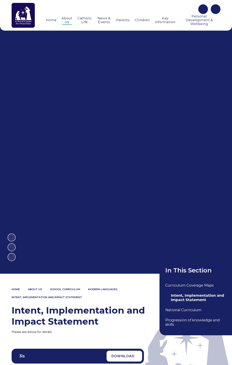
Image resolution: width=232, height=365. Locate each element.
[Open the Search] (215, 9)
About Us (35, 289)
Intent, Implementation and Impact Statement (47, 297)
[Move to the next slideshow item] (12, 237)
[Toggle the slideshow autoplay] (12, 257)
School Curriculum (65, 289)
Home (16, 289)
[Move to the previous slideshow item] (12, 247)
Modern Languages (102, 289)
